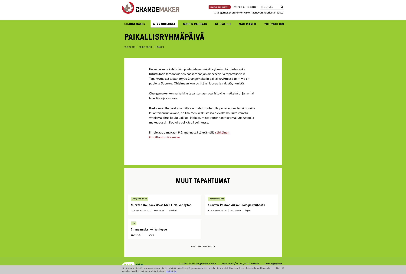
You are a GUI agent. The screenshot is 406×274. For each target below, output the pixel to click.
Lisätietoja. (171, 271)
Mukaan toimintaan (219, 7)
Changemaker (134, 24)
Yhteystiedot (274, 24)
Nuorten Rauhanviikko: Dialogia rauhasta (236, 205)
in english (252, 7)
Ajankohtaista (164, 24)
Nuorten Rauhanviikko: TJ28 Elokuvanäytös (161, 205)
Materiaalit (247, 24)
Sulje (278, 268)
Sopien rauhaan (195, 24)
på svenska (239, 7)
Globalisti (223, 24)
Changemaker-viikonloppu (149, 229)
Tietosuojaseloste (273, 263)
